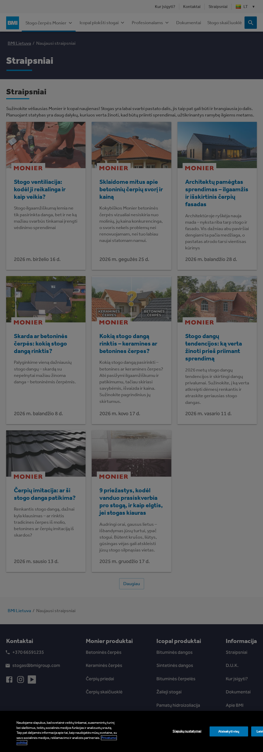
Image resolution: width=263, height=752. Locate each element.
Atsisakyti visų (228, 731)
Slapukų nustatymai (187, 731)
